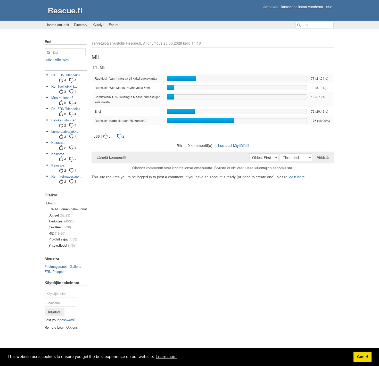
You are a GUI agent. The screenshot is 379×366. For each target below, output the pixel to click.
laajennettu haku (57, 59)
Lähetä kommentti (111, 157)
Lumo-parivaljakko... (66, 131)
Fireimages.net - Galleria (63, 266)
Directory (80, 24)
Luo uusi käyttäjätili (233, 145)
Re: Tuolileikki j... (64, 86)
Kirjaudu (54, 311)
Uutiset (59, 215)
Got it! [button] (362, 357)
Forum (113, 24)
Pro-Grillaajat (62, 239)
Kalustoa (57, 142)
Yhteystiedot (61, 245)
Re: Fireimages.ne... (66, 176)
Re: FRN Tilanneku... (67, 74)
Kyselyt (98, 24)
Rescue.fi (65, 10)
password (67, 319)
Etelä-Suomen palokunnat (67, 208)
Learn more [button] (166, 356)
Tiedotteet (61, 221)
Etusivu (51, 203)
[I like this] (105, 136)
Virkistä (323, 157)
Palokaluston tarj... (65, 120)
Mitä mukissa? (62, 97)
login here (297, 176)
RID (56, 233)
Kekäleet (59, 226)
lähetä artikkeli (58, 24)
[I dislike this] (119, 136)
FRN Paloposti (55, 271)
